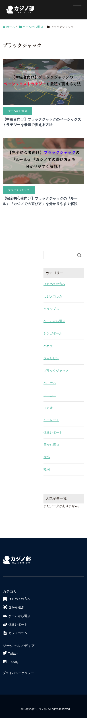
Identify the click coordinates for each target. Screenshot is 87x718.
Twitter (13, 653)
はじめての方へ (54, 284)
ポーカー (50, 395)
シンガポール (53, 333)
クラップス (51, 309)
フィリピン (51, 358)
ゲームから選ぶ (54, 321)
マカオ (48, 407)
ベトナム (50, 383)
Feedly (13, 662)
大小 (47, 457)
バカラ (48, 346)
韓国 (47, 469)
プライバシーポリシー (18, 673)
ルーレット (51, 420)
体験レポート (53, 432)
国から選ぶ (51, 445)
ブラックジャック (56, 370)
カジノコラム (53, 296)
